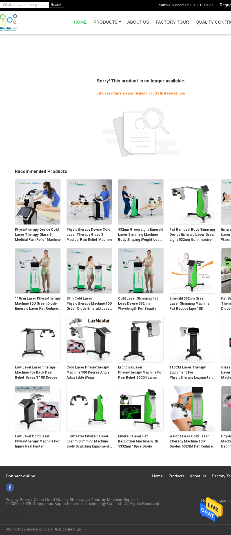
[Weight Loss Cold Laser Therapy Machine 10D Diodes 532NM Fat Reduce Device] (192, 408)
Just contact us (67, 529)
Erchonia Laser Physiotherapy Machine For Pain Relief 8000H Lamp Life (140, 372)
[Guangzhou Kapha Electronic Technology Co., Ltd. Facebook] (10, 487)
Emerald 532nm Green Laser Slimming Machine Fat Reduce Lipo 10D (189, 303)
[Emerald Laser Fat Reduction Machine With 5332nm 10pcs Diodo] (140, 408)
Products (105, 22)
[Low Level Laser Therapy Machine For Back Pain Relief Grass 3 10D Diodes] (37, 339)
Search (56, 5)
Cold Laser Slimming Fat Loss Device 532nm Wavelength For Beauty (138, 303)
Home (80, 22)
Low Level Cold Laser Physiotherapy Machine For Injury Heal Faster (37, 441)
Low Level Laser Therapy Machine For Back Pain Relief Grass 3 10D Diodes (36, 372)
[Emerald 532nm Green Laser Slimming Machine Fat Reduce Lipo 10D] (192, 271)
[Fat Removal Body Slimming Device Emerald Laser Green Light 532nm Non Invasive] (192, 202)
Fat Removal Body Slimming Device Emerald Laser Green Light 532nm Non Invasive (192, 235)
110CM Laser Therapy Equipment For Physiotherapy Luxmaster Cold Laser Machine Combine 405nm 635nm (191, 372)
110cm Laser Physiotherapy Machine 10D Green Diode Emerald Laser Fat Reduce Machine (38, 303)
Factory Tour (172, 22)
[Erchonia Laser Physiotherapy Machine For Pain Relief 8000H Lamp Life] (140, 339)
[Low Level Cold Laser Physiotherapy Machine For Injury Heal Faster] (37, 408)
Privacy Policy (18, 499)
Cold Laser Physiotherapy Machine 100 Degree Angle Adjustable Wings (87, 372)
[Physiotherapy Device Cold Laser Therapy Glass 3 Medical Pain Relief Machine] (37, 202)
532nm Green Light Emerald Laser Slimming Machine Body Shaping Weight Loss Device (140, 235)
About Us (138, 22)
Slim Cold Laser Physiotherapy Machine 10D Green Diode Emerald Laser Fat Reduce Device (89, 303)
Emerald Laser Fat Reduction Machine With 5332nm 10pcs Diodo (138, 441)
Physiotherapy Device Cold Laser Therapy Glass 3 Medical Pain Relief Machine (38, 235)
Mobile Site (14, 517)
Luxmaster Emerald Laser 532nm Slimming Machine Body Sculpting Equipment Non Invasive (87, 441)
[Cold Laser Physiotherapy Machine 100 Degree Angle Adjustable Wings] (89, 339)
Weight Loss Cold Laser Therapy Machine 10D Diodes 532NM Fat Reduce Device (191, 441)
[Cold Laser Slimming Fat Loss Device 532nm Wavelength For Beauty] (140, 271)
